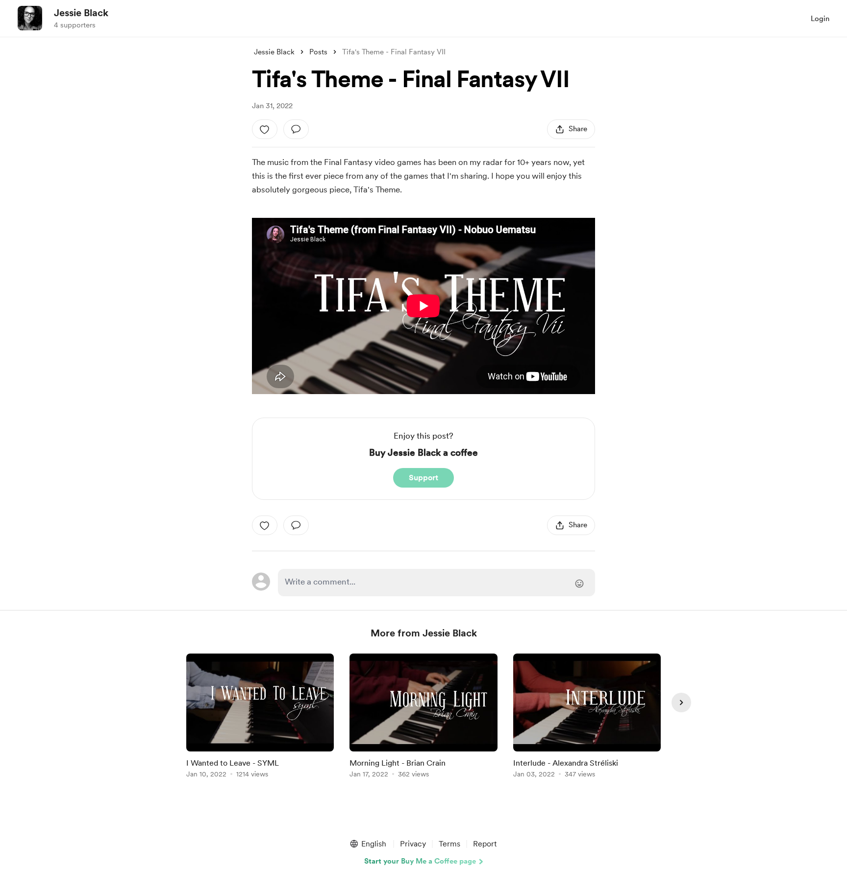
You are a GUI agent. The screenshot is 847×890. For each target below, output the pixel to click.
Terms (449, 843)
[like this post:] (264, 129)
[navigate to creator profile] (30, 18)
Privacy (413, 843)
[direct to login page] (436, 582)
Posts (318, 51)
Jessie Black (81, 13)
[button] (367, 844)
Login (820, 18)
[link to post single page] (260, 717)
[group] (260, 717)
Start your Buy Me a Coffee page (420, 861)
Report (485, 843)
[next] (681, 702)
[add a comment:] (296, 129)
